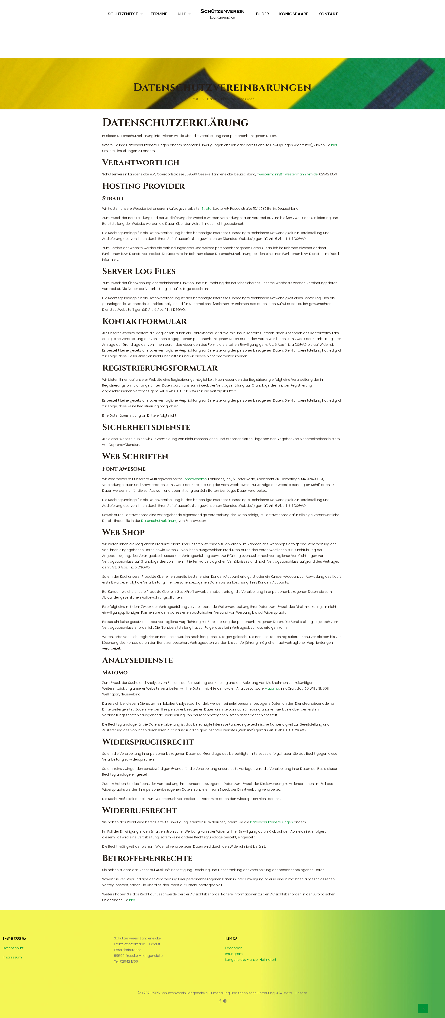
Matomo (272, 688)
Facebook (233, 948)
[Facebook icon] (220, 1001)
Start (194, 99)
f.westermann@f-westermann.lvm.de (287, 174)
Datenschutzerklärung (159, 520)
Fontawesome (195, 479)
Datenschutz (13, 948)
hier (334, 145)
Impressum (12, 957)
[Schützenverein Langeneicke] (222, 14)
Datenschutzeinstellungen (271, 822)
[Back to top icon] (423, 1008)
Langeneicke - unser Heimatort (250, 959)
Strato (207, 208)
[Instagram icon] (225, 1001)
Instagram (234, 953)
